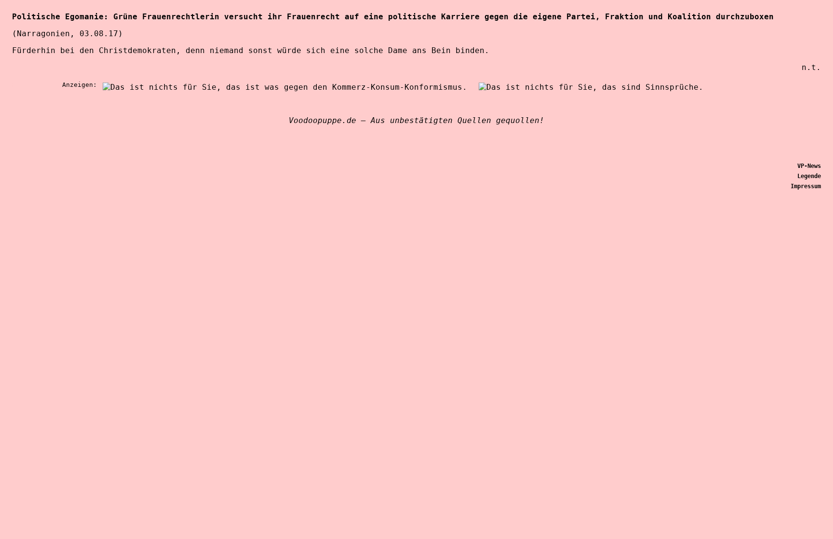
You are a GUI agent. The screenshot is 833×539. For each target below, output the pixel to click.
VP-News (809, 166)
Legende (809, 176)
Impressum (806, 186)
